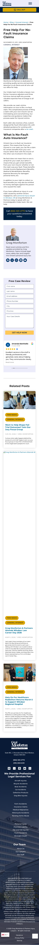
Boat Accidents (21, 787)
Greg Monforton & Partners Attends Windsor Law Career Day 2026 (19, 630)
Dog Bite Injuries (20, 796)
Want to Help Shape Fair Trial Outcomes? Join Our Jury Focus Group (18, 427)
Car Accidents (20, 790)
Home (5, 22)
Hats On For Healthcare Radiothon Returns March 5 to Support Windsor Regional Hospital (19, 700)
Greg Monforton (16, 242)
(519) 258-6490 (18, 763)
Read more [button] (18, 362)
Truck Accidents (20, 833)
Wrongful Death (20, 836)
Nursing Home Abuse (20, 816)
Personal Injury (21, 824)
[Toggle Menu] (30, 3)
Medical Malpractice (20, 810)
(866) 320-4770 (17, 211)
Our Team (19, 844)
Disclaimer (19, 935)
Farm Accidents (20, 804)
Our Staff (20, 855)
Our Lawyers (21, 852)
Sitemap (19, 940)
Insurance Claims (20, 807)
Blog (12, 22)
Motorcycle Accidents (20, 813)
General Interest (21, 22)
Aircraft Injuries (21, 781)
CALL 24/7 (21, 10)
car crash (29, 129)
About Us (20, 849)
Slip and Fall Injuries (20, 830)
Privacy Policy (19, 938)
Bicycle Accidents (21, 784)
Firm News (12, 415)
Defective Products (20, 793)
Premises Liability (21, 827)
